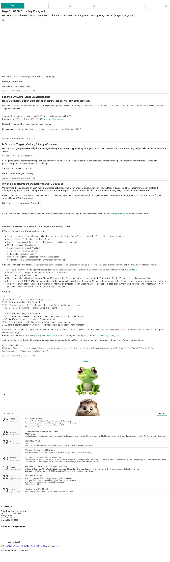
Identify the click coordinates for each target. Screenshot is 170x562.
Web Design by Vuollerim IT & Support (17, 555)
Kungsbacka (6, 533)
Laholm (4, 542)
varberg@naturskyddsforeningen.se (15, 522)
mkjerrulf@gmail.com (54, 119)
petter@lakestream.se (44, 335)
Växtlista (133, 269)
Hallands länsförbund (9, 531)
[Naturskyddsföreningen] (6, 546)
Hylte (3, 540)
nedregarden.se (117, 213)
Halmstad (4, 537)
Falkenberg (5, 535)
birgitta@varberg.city (109, 335)
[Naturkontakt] (18, 546)
